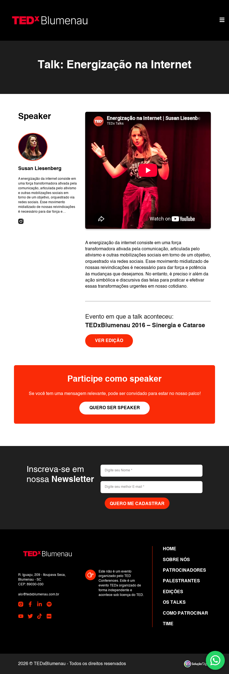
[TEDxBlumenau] (49, 20)
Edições (173, 592)
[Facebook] (30, 605)
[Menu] (222, 20)
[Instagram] (21, 222)
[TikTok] (39, 617)
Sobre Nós (176, 560)
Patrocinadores (184, 570)
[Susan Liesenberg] (32, 147)
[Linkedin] (39, 605)
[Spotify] (49, 605)
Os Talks (174, 602)
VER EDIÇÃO (109, 341)
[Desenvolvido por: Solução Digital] (197, 663)
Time (168, 624)
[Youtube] (20, 617)
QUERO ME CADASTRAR (137, 504)
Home (169, 549)
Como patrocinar (185, 613)
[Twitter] (30, 617)
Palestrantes (181, 581)
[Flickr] (49, 617)
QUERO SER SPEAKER (114, 408)
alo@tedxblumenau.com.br (38, 594)
